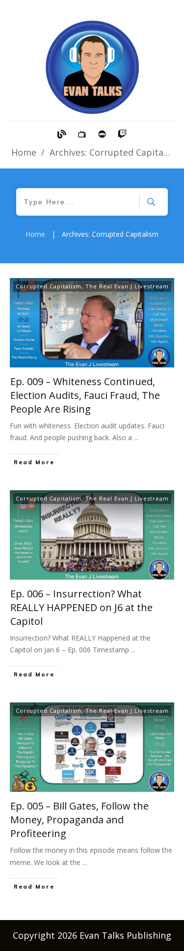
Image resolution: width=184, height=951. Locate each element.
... (136, 437)
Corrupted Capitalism (48, 286)
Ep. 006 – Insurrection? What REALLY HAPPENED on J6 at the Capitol (81, 607)
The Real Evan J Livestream (127, 286)
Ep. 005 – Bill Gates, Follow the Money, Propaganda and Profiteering (79, 819)
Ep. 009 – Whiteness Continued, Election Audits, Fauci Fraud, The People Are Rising (85, 395)
